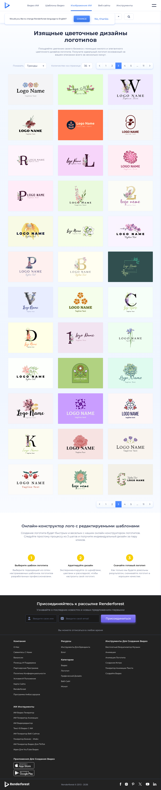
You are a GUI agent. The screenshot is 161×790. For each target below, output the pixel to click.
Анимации (110, 652)
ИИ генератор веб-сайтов (26, 733)
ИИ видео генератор (24, 712)
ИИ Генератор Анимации (26, 718)
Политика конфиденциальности (30, 673)
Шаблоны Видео (54, 5)
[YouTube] (147, 784)
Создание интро (113, 663)
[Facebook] (120, 784)
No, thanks (101, 18)
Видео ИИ (33, 5)
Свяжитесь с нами (23, 652)
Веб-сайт (65, 681)
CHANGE (82, 18)
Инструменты (125, 5)
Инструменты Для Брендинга (75, 647)
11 (143, 65)
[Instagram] (126, 784)
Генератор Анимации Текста (119, 668)
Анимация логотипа (115, 657)
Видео (64, 665)
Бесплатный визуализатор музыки (122, 647)
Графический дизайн (71, 676)
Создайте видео (113, 673)
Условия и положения (25, 678)
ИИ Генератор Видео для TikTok (29, 744)
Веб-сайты (104, 5)
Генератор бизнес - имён (26, 739)
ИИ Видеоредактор (23, 723)
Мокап (64, 686)
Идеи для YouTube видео (26, 749)
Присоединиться (118, 618)
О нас (16, 647)
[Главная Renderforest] (7, 5)
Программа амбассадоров (27, 694)
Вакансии (18, 657)
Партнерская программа (26, 668)
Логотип (65, 671)
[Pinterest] (133, 784)
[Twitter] (140, 784)
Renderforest (20, 689)
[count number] (100, 66)
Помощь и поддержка (25, 663)
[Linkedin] (154, 784)
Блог (63, 652)
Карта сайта (19, 684)
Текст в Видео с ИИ (23, 728)
